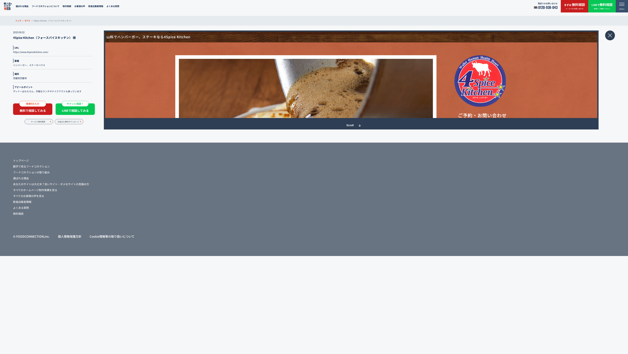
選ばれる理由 (22, 6)
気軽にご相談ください (602, 6)
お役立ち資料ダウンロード (68, 121)
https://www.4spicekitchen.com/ (30, 52)
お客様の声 (79, 6)
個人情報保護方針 (69, 236)
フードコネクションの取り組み (31, 172)
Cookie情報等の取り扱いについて (112, 236)
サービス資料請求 (38, 121)
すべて (27, 20)
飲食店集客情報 (95, 6)
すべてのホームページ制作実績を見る (35, 190)
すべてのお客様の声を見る (28, 196)
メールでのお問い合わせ (574, 6)
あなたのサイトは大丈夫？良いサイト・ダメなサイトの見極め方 (51, 184)
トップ (18, 20)
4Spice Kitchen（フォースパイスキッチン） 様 (44, 37)
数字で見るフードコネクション (31, 166)
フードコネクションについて (45, 6)
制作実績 (67, 6)
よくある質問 (112, 6)
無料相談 (18, 214)
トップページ (21, 160)
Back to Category (610, 35)
